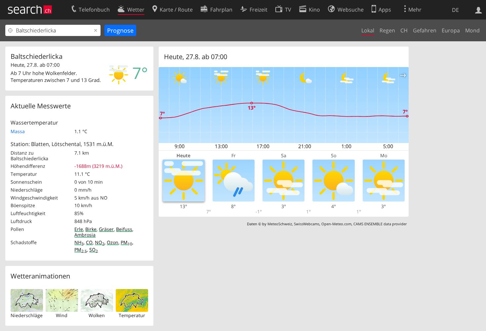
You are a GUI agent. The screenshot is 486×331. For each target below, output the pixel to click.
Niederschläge (27, 315)
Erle (78, 229)
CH (404, 30)
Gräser (106, 229)
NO (99, 242)
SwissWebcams (306, 223)
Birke (91, 229)
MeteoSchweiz (279, 223)
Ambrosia (85, 235)
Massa (18, 131)
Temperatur (132, 315)
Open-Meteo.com (336, 223)
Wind (61, 315)
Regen (387, 30)
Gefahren (424, 30)
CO (89, 242)
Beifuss (124, 229)
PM (126, 242)
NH (79, 242)
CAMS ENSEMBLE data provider (380, 223)
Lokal (367, 30)
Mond (472, 30)
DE (455, 10)
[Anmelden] (478, 10)
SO (93, 249)
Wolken (97, 315)
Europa (451, 30)
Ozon (112, 242)
